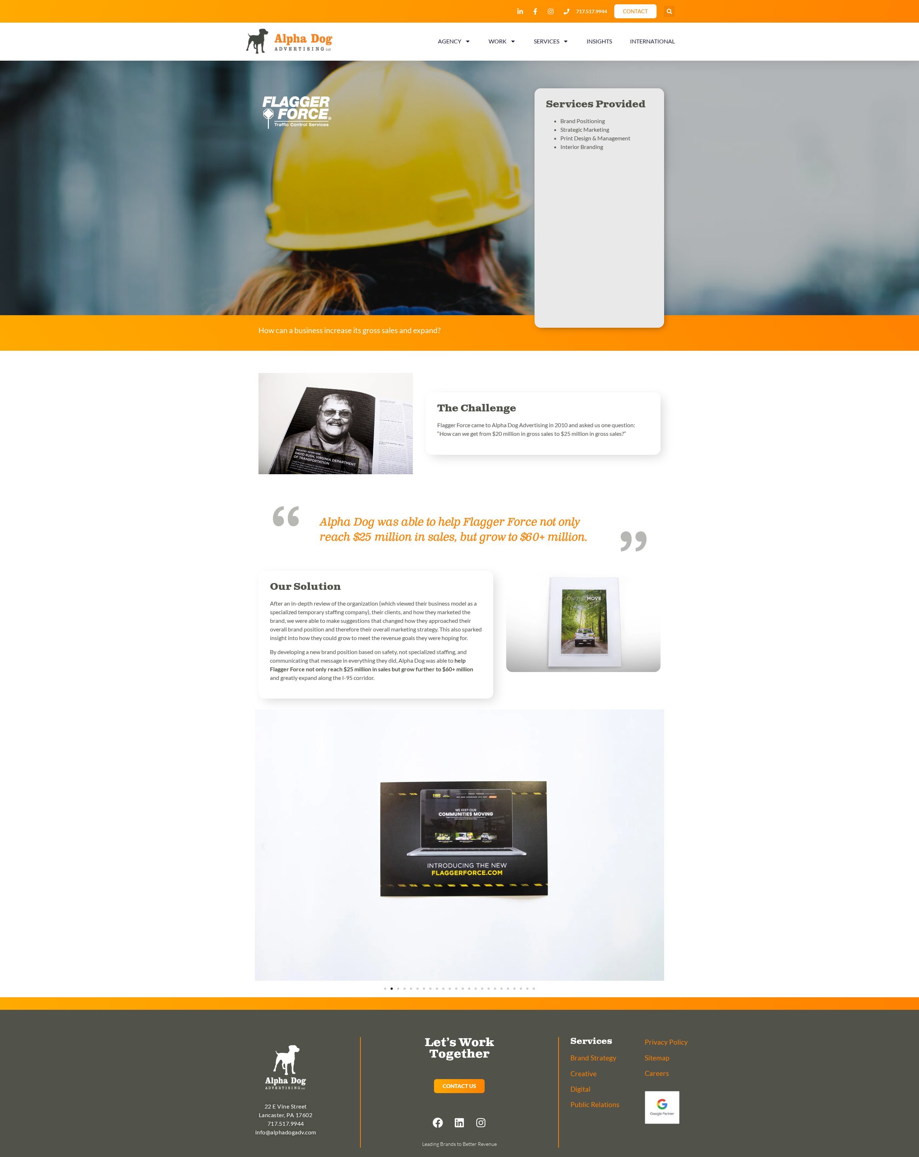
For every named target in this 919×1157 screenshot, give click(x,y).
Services (591, 1041)
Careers (657, 1073)
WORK (498, 41)
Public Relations (594, 1104)
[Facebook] (438, 1122)
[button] (669, 11)
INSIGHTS (599, 41)
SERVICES (546, 41)
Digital (580, 1089)
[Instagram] (481, 1122)
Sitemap (657, 1058)
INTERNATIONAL (652, 41)
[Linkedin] (459, 1122)
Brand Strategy (593, 1058)
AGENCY (449, 41)
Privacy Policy (666, 1042)
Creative (583, 1073)
